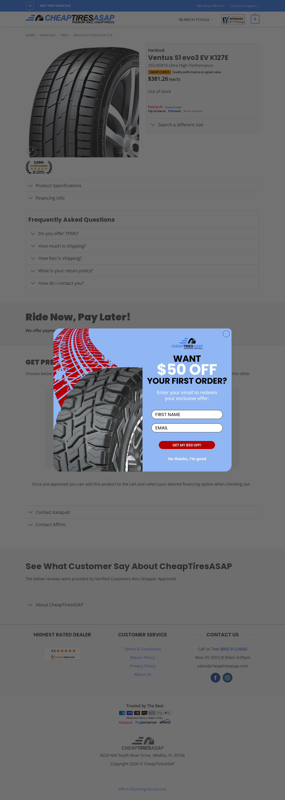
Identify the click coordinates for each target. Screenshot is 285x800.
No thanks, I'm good (187, 459)
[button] (187, 445)
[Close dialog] (226, 333)
